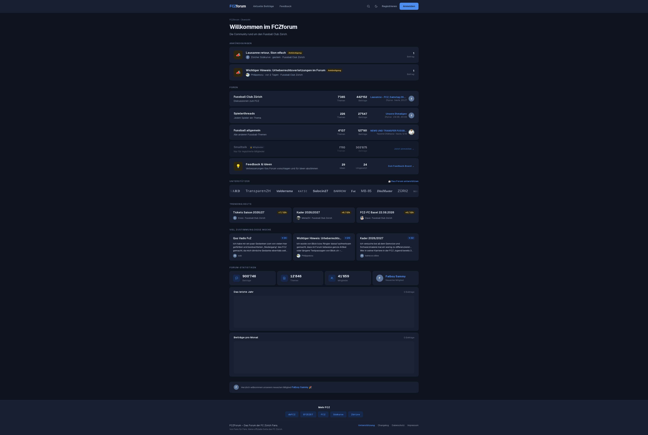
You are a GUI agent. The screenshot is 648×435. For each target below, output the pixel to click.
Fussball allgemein (247, 130)
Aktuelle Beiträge (263, 6)
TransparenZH (250, 191)
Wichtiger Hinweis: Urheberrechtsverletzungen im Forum (285, 70)
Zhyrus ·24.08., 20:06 (396, 116)
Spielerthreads (244, 113)
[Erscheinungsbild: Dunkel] (376, 6)
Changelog (383, 425)
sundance (412, 191)
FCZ (238, 6)
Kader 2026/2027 (308, 212)
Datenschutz (398, 425)
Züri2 (395, 191)
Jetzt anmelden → (404, 148)
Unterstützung (366, 425)
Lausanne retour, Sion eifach (266, 53)
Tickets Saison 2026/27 (248, 212)
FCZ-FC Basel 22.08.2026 (377, 212)
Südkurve (338, 414)
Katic (295, 191)
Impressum (413, 425)
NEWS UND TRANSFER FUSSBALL (388, 130)
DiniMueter (376, 191)
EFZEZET (308, 414)
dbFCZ (291, 414)
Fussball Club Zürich (248, 97)
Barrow (332, 191)
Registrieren (389, 6)
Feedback (286, 6)
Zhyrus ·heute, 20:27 (396, 100)
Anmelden (409, 6)
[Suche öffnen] (368, 6)
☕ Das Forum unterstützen (403, 181)
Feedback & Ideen (259, 164)
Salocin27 (312, 191)
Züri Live (355, 414)
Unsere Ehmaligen (396, 113)
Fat (345, 191)
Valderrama (276, 191)
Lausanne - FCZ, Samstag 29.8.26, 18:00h (388, 97)
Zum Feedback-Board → (401, 166)
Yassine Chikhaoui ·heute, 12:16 (392, 133)
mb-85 (358, 191)
